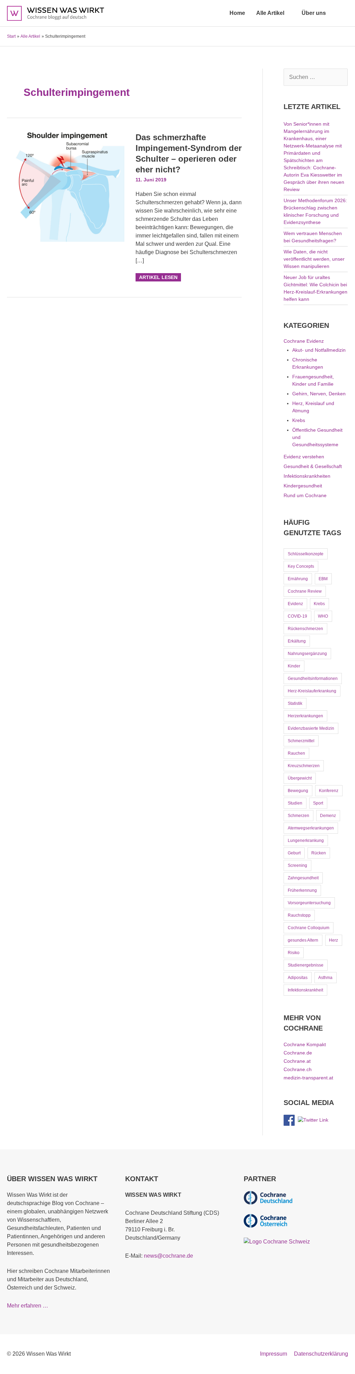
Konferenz (328, 790)
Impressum (273, 1354)
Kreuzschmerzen (304, 765)
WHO (323, 616)
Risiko (294, 952)
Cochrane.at (297, 1061)
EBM (323, 578)
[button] (340, 13)
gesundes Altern (303, 940)
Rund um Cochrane (305, 495)
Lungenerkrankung (306, 840)
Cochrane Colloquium (308, 927)
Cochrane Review (305, 591)
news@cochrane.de (168, 1256)
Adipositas (298, 977)
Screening (297, 865)
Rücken (318, 853)
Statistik (295, 703)
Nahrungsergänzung (307, 653)
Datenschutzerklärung (321, 1354)
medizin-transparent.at (308, 1077)
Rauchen (296, 753)
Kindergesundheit (303, 485)
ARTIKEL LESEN (158, 276)
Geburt (294, 853)
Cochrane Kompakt (305, 1044)
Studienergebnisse (305, 965)
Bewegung (298, 790)
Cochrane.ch (298, 1069)
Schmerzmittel (301, 740)
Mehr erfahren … (27, 1306)
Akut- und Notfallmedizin (319, 350)
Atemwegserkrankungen (311, 828)
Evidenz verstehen (304, 456)
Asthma (325, 977)
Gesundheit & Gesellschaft (313, 466)
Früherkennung (302, 890)
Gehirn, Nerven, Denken (319, 393)
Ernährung (298, 578)
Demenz (328, 815)
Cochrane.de (298, 1053)
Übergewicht (300, 778)
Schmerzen (298, 815)
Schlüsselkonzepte (305, 553)
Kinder (294, 666)
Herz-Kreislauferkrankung (312, 691)
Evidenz (295, 603)
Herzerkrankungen (305, 715)
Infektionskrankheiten (307, 476)
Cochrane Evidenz (304, 341)
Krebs (298, 420)
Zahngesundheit (303, 877)
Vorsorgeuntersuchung (309, 902)
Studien (295, 803)
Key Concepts (301, 566)
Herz (333, 940)
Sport (318, 803)
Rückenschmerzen (305, 628)
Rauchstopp (299, 915)
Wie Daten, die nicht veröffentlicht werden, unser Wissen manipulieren (314, 259)
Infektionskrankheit (305, 990)
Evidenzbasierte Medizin (311, 728)
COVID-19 (297, 616)
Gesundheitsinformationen (313, 678)
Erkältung (297, 641)
